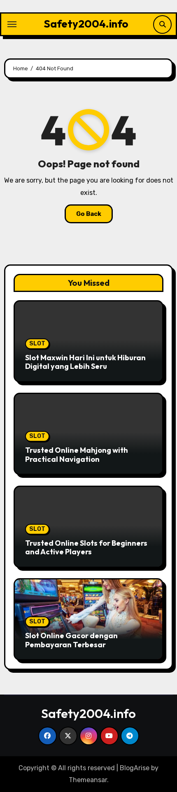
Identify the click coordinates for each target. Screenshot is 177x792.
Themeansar (88, 780)
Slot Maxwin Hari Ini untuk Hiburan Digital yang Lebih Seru (85, 362)
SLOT (37, 343)
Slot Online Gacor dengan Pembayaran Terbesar (71, 640)
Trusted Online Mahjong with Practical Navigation (76, 454)
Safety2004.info (86, 23)
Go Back (88, 214)
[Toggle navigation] (12, 24)
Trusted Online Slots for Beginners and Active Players (86, 547)
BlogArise (134, 768)
